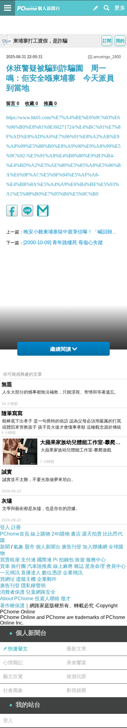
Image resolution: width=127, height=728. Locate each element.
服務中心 (96, 559)
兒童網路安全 (40, 592)
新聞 (5, 546)
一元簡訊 (10, 572)
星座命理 (95, 566)
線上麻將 (63, 566)
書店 (76, 533)
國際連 (44, 559)
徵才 (66, 598)
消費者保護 (12, 592)
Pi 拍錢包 (63, 559)
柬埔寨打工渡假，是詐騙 (40, 40)
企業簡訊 (73, 572)
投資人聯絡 (47, 598)
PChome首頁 (14, 533)
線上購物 (40, 533)
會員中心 (116, 566)
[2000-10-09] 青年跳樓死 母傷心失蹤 (63, 242)
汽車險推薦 (39, 566)
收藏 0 (31, 103)
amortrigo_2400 (107, 57)
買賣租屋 (10, 559)
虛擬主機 (26, 579)
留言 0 (12, 103)
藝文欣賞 (13, 676)
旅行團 (18, 566)
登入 (5, 527)
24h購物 (60, 533)
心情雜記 (13, 662)
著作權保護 (12, 605)
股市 (30, 546)
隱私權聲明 (33, 585)
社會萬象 (13, 690)
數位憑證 (52, 572)
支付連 (28, 559)
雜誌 (79, 566)
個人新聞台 (48, 546)
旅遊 (80, 559)
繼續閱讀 (60, 349)
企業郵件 (47, 579)
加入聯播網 (95, 546)
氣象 (18, 546)
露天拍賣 (92, 533)
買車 (5, 566)
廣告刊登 (71, 546)
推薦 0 (50, 103)
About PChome (17, 598)
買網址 (7, 579)
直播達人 (31, 572)
